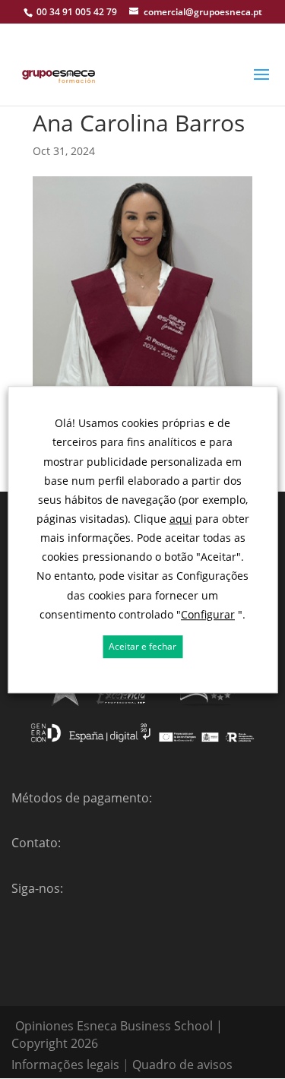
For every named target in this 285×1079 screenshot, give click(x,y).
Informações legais (65, 1064)
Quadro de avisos (182, 1064)
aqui (180, 518)
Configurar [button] (208, 614)
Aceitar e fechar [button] (142, 646)
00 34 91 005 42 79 (76, 11)
